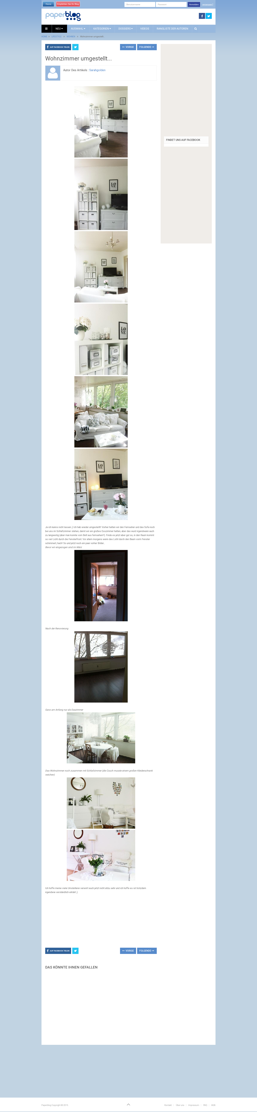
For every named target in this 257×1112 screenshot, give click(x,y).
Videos (144, 28)
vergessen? (207, 4)
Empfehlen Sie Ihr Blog (68, 4)
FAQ (205, 1105)
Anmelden (194, 4)
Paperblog (46, 1105)
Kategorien (101, 28)
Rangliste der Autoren (172, 28)
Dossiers (125, 28)
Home (48, 4)
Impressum (193, 1105)
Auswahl (77, 28)
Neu (58, 28)
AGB (213, 1105)
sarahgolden (97, 70)
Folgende (145, 47)
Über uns (180, 1105)
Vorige (129, 47)
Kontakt (168, 1105)
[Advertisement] (140, 16)
